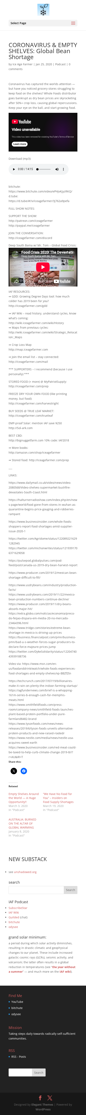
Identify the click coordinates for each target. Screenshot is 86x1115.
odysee (13, 927)
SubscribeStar (18, 908)
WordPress (43, 1109)
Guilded (14, 917)
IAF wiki (65, 971)
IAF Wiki (14, 912)
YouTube (17, 1002)
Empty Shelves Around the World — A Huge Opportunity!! (24, 798)
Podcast (60, 64)
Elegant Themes (42, 1104)
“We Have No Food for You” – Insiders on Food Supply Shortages (58, 798)
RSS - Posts (18, 1057)
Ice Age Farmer (23, 64)
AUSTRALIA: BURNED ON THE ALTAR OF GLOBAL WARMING (22, 823)
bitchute (14, 922)
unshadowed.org (25, 872)
